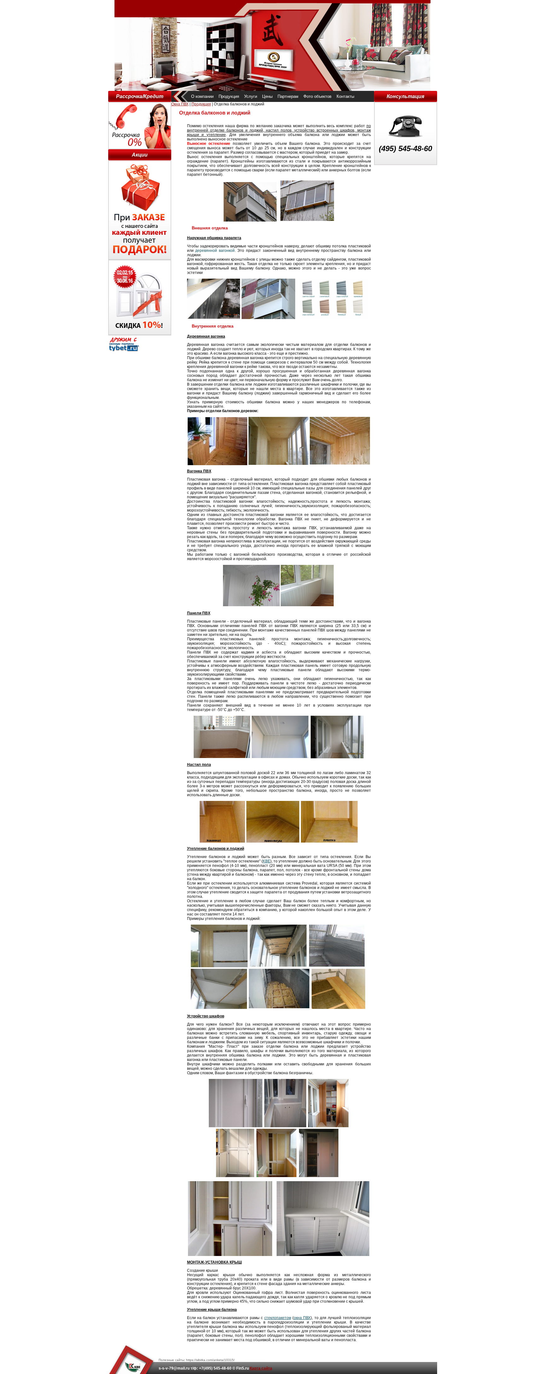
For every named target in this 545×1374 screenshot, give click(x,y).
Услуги (250, 96)
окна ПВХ (302, 1318)
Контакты (345, 96)
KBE (266, 861)
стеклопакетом (277, 1318)
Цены (267, 96)
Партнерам (288, 96)
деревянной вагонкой (215, 250)
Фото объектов (317, 96)
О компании (202, 96)
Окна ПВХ (180, 104)
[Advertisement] (405, 259)
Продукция (229, 96)
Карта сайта (261, 1368)
